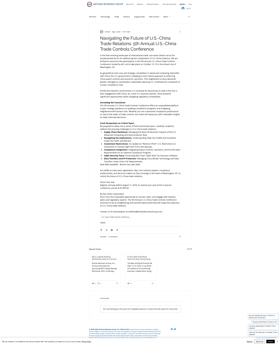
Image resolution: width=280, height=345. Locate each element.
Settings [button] (249, 341)
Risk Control (154, 17)
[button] (189, 17)
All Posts (92, 17)
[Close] (277, 341)
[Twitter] (175, 329)
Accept (270, 341)
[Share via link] (117, 230)
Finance (126, 17)
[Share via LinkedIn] (112, 230)
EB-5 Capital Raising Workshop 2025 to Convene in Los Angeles (105, 258)
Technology (105, 17)
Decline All (259, 341)
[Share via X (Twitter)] (106, 230)
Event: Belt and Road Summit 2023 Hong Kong (138, 258)
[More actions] (179, 31)
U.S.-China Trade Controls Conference (115, 217)
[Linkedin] (172, 329)
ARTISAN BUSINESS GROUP (108, 4)
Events (103, 222)
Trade (116, 17)
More (166, 17)
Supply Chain (139, 17)
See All (189, 249)
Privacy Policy (86, 341)
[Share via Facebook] (101, 230)
